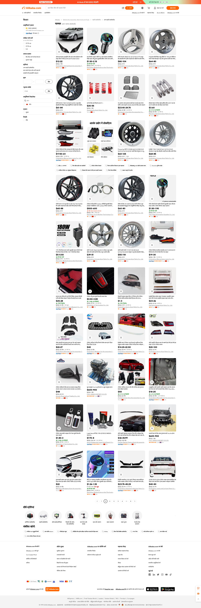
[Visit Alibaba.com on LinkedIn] (154, 574)
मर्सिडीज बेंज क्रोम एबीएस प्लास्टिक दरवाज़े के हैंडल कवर (85, 531)
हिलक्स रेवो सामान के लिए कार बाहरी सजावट (92, 170)
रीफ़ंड (119, 563)
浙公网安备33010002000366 (134, 605)
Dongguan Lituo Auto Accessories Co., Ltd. (131, 112)
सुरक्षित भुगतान (60, 551)
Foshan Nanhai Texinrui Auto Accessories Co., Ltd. (131, 442)
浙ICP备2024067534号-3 (154, 605)
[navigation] (38, 261)
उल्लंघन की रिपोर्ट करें (123, 570)
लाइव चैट (120, 555)
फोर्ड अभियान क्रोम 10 (149, 531)
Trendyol (123, 598)
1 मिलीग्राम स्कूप (63, 531)
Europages (130, 598)
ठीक (49, 82)
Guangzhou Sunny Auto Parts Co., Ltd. (130, 307)
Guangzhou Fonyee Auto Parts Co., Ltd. (130, 66)
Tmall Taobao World (90, 598)
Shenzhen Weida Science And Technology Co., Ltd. (100, 67)
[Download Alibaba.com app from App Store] (152, 589)
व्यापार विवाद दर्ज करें (123, 559)
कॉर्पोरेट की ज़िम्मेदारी (31, 559)
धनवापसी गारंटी (61, 555)
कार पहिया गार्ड (163, 531)
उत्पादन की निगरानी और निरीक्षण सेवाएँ (66, 567)
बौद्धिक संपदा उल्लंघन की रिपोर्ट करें (126, 567)
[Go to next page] (135, 501)
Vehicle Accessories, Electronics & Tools (76, 20)
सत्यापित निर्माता (91, 551)
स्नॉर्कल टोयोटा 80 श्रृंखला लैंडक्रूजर (67, 170)
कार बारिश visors (49, 531)
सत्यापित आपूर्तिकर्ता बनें (154, 563)
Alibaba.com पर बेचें (154, 551)
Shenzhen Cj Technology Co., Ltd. (98, 305)
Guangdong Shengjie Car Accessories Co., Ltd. (69, 351)
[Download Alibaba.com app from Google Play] (168, 589)
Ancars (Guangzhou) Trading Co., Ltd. (68, 396)
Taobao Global (109, 598)
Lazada (100, 598)
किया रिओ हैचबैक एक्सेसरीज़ (120, 531)
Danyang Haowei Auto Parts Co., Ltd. (160, 305)
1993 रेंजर (135, 531)
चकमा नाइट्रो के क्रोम (127, 170)
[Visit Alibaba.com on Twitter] (158, 574)
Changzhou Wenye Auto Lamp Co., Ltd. (68, 158)
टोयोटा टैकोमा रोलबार (96, 165)
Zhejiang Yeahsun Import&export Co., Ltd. (69, 307)
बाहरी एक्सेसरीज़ (96, 20)
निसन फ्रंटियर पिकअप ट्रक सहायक (115, 165)
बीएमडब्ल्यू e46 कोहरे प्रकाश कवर (138, 165)
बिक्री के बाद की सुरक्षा (62, 563)
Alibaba (57, 20)
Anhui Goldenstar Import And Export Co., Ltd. (100, 442)
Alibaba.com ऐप (121, 589)
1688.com (79, 598)
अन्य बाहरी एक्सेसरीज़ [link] (109, 20)
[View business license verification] (119, 605)
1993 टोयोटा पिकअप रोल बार (33, 536)
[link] (198, 588)
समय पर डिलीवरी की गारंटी (63, 559)
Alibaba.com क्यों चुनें (32, 551)
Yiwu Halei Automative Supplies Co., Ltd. (162, 214)
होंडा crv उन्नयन (62, 165)
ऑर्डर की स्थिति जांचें (153, 559)
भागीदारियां (151, 567)
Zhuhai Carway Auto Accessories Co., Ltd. (131, 398)
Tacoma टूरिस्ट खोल (157, 165)
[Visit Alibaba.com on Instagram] (162, 574)
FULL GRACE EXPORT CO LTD (97, 394)
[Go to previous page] (97, 501)
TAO (116, 598)
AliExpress (70, 598)
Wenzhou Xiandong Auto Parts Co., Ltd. (161, 114)
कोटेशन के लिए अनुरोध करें (94, 555)
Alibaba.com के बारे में (32, 546)
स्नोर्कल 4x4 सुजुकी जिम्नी (33, 531)
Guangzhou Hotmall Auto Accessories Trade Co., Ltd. (69, 66)
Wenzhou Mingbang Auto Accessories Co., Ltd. (69, 488)
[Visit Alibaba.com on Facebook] (149, 574)
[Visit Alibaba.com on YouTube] (166, 574)
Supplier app (109, 589)
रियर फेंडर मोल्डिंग (112, 170)
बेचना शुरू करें (152, 555)
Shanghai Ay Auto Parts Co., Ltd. (97, 110)
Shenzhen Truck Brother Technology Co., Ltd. (100, 214)
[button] (123, 8)
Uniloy (106, 531)
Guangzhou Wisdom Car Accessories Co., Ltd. (100, 351)
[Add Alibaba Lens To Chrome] (52, 589)
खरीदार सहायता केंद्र (123, 551)
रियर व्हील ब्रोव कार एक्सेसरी (78, 165)
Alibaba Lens (34, 589)
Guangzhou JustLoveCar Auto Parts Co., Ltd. (162, 488)
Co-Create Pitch (31, 555)
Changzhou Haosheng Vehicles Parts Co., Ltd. (131, 351)
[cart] (149, 8)
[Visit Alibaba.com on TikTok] (170, 574)
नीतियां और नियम (61, 570)
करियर (28, 563)
